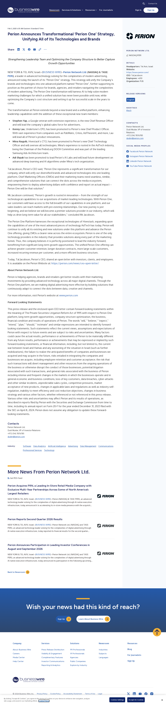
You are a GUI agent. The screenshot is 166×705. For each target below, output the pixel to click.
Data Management (88, 446)
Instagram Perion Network (141, 156)
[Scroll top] (157, 632)
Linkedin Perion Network (140, 161)
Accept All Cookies (136, 700)
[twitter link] (128, 693)
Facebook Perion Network (141, 151)
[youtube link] (140, 694)
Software (27, 446)
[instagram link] (151, 693)
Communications (105, 446)
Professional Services (32, 450)
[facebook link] (145, 693)
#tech (128, 110)
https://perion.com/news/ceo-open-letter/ (75, 263)
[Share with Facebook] (29, 49)
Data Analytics (39, 446)
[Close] (162, 700)
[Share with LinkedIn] (18, 49)
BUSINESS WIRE (52, 72)
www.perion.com (68, 295)
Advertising (73, 446)
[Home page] (23, 10)
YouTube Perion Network (141, 166)
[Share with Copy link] (40, 49)
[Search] (144, 4)
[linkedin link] (134, 693)
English (130, 100)
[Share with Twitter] (24, 49)
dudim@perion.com (16, 436)
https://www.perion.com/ (137, 72)
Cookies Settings (117, 700)
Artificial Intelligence (57, 446)
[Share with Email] (34, 49)
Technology (49, 450)
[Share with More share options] (45, 49)
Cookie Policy (44, 701)
